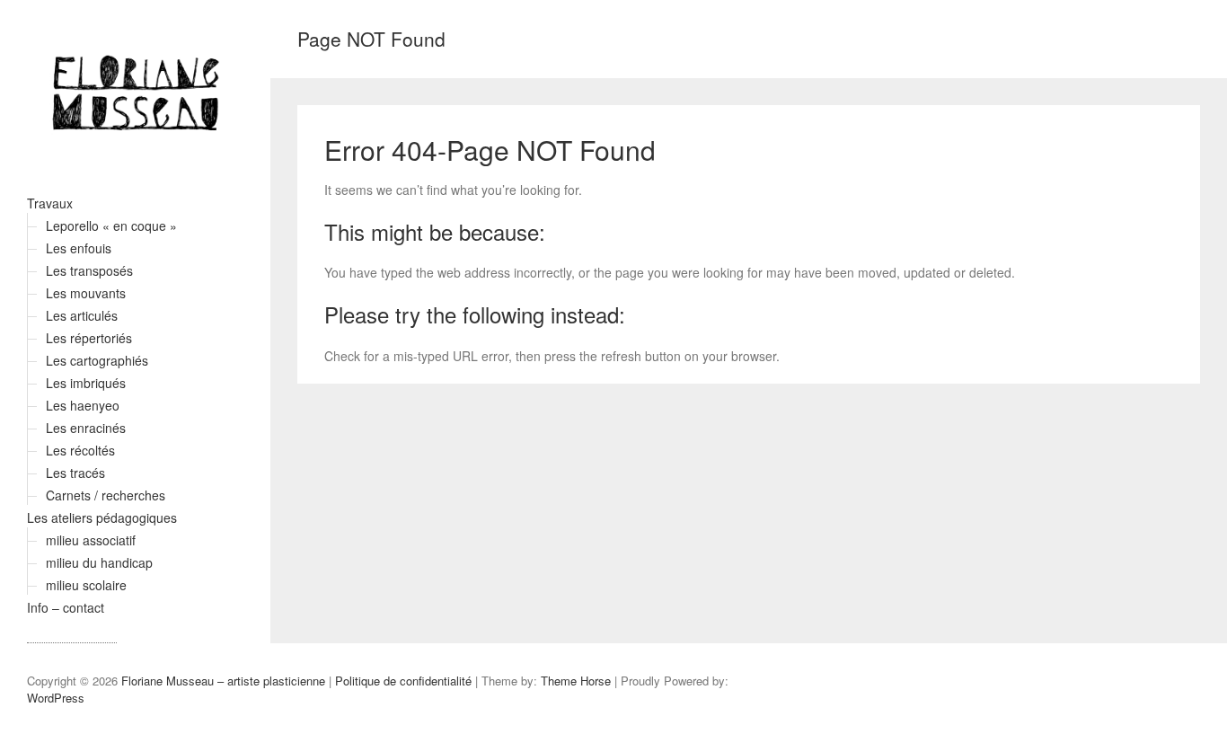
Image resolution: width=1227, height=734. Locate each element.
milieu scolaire (86, 585)
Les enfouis (78, 248)
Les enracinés (86, 428)
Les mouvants (86, 293)
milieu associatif (91, 540)
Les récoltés (80, 450)
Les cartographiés (97, 360)
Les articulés (82, 315)
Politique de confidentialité (403, 680)
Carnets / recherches (105, 495)
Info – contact (65, 607)
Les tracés (75, 473)
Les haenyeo (82, 405)
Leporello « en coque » (111, 225)
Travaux (50, 203)
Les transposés (89, 270)
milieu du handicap (99, 562)
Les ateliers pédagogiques (102, 517)
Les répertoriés (89, 338)
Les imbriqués (86, 383)
